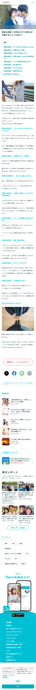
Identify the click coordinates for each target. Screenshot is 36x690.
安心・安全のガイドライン (14, 628)
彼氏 (21, 543)
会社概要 (9, 622)
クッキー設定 (10, 641)
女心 (13, 543)
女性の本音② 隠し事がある (12, 64)
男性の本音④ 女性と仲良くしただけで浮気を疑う (18, 57)
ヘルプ (8, 650)
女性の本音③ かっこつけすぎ (13, 68)
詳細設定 (18, 681)
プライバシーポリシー (13, 635)
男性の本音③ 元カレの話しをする (15, 53)
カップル (7, 558)
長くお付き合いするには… (12, 74)
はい (18, 686)
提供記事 (7, 548)
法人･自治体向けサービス (14, 654)
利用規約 (9, 625)
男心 (6, 543)
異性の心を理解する (11, 564)
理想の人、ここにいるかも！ (18, 362)
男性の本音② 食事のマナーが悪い (14, 50)
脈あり (24, 564)
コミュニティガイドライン (14, 632)
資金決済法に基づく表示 (13, 647)
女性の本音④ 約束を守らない (13, 71)
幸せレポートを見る (18, 528)
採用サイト (9, 657)
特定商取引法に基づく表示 (14, 644)
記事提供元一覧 (11, 660)
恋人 (16, 558)
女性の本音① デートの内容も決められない (17, 61)
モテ (27, 553)
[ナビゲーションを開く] (32, 2)
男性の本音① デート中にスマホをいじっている (18, 47)
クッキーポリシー (11, 638)
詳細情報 (4, 677)
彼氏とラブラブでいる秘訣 (13, 553)
